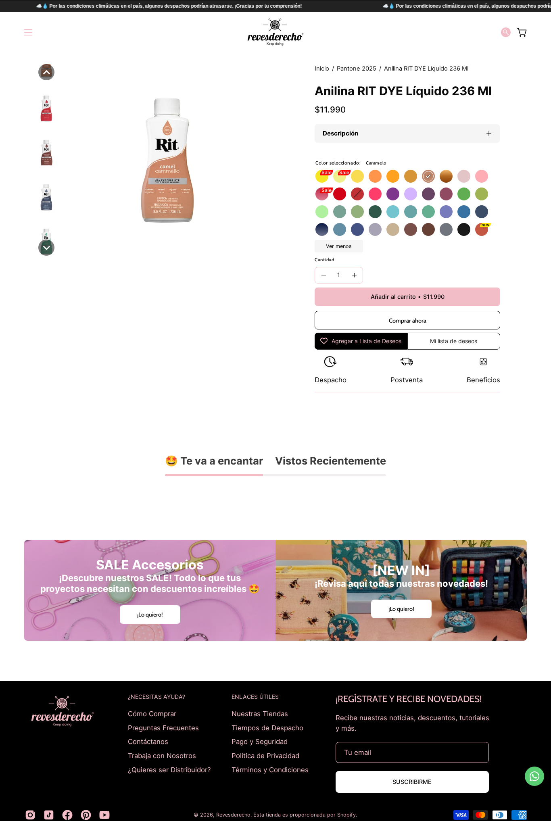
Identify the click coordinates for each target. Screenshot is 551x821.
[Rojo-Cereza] (357, 194)
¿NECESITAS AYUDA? (156, 696)
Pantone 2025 (356, 68)
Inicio (322, 68)
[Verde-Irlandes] (357, 211)
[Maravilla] (410, 176)
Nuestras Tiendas (260, 714)
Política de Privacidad (265, 755)
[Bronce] (446, 176)
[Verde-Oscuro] (375, 211)
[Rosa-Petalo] (481, 176)
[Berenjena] (428, 194)
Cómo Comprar (152, 714)
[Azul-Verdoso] (410, 211)
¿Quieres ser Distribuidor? (169, 769)
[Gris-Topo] (392, 229)
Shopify (346, 815)
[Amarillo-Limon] (321, 176)
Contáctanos (148, 742)
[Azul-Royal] (463, 211)
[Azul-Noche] (339, 229)
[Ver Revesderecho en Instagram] (30, 815)
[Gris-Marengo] (446, 229)
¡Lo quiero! (150, 614)
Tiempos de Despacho (267, 727)
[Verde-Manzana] (481, 194)
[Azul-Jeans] (481, 211)
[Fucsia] (375, 194)
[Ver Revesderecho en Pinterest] (86, 815)
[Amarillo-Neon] (339, 176)
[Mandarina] (375, 176)
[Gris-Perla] (375, 229)
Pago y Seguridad (260, 742)
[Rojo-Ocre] (481, 229)
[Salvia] (339, 211)
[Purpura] (392, 194)
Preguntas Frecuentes (163, 727)
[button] (506, 32)
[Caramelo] (428, 176)
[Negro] (463, 229)
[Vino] (446, 194)
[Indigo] (357, 229)
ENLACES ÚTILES (255, 696)
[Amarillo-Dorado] (357, 176)
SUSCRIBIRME (412, 781)
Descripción (340, 133)
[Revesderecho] (275, 32)
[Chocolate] (410, 229)
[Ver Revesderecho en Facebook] (67, 815)
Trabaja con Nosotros (162, 755)
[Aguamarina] (392, 211)
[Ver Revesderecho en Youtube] (104, 815)
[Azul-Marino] (321, 229)
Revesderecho (233, 815)
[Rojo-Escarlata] (339, 194)
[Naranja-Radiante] (392, 176)
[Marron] (428, 229)
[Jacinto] (446, 211)
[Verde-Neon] (321, 211)
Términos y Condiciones (270, 769)
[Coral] (321, 194)
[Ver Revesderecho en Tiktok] (49, 815)
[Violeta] (410, 194)
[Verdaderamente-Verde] (463, 194)
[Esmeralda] (428, 211)
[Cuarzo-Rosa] (463, 176)
